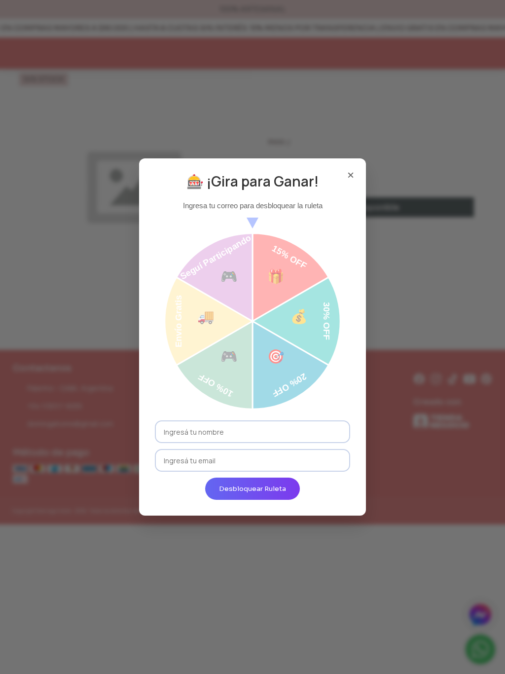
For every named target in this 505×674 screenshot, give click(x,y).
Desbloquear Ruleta (252, 489)
